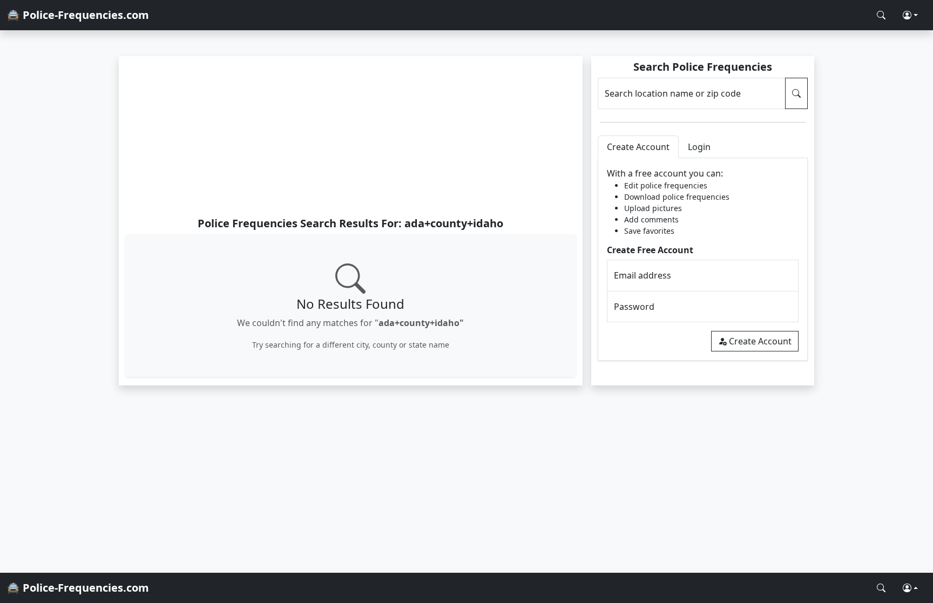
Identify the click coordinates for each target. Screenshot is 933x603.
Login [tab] (699, 147)
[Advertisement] (350, 136)
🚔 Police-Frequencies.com (77, 15)
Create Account (760, 341)
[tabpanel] (703, 259)
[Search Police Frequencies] (881, 15)
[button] (910, 15)
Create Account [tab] (638, 147)
